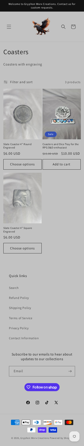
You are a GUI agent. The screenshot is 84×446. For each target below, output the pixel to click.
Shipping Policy (20, 308)
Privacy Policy (18, 328)
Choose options (22, 164)
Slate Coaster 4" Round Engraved (17, 145)
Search (14, 288)
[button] (9, 27)
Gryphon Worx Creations (34, 438)
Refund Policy (19, 298)
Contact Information (24, 338)
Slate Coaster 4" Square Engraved (17, 229)
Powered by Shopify (61, 438)
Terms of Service (20, 318)
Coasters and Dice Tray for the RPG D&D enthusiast (61, 145)
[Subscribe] (70, 371)
